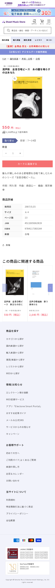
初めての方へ (13, 453)
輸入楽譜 (16, 40)
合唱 (38, 58)
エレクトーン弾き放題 (17, 392)
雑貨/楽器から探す (15, 359)
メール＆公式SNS (15, 420)
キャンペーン (12, 433)
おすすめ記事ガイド (16, 413)
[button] (49, 21)
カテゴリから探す (15, 338)
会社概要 (10, 520)
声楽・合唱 (27, 58)
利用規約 (10, 499)
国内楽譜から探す (15, 345)
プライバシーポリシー (17, 513)
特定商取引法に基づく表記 (19, 506)
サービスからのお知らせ (18, 426)
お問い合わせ (13, 480)
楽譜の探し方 (13, 466)
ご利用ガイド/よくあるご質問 (21, 459)
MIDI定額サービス (15, 399)
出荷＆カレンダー (15, 473)
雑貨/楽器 (27, 40)
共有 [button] (8, 245)
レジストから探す (15, 366)
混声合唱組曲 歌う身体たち (38, 303)
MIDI (49, 40)
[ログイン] (34, 21)
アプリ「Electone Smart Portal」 (24, 406)
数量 (4, 146)
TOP (4, 58)
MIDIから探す (13, 373)
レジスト (38, 40)
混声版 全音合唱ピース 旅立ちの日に (13, 303)
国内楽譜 (5, 40)
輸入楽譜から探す (15, 352)
